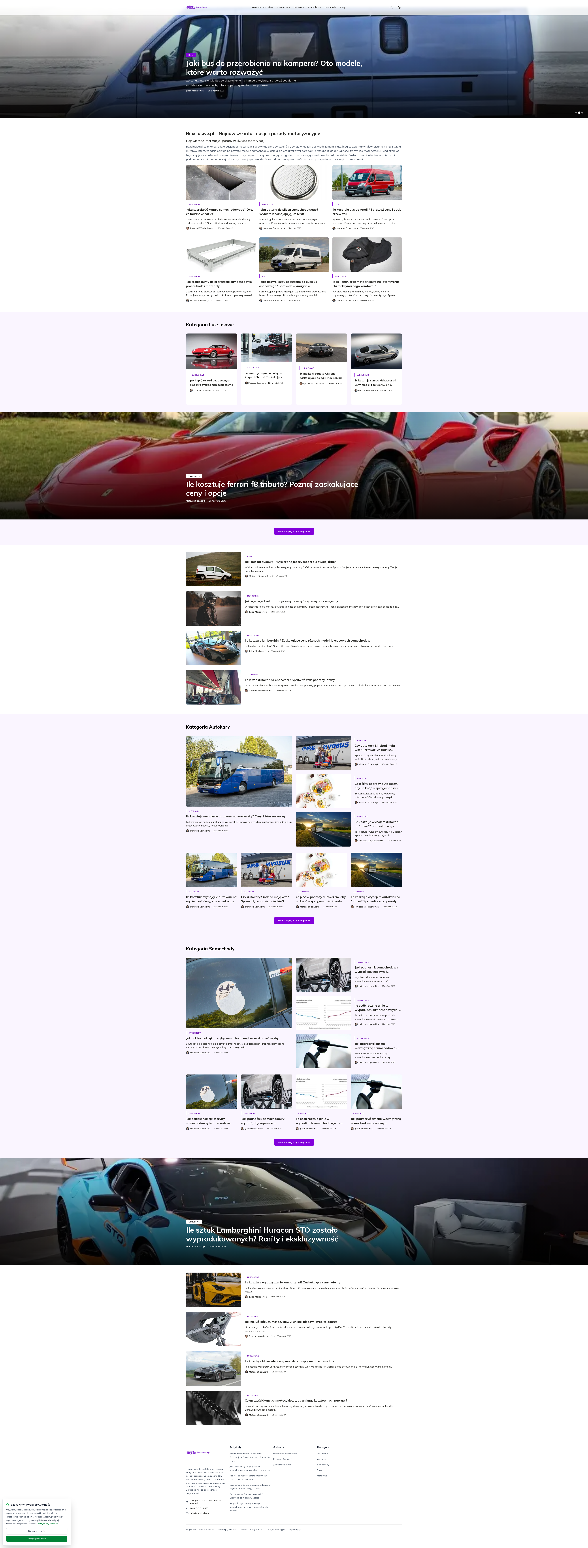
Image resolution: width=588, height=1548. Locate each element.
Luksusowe (283, 7)
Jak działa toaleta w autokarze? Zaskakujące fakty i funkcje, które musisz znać (250, 1457)
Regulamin (191, 1529)
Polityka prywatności (227, 1529)
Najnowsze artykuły (262, 7)
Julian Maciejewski (282, 1464)
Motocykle (330, 7)
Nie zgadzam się (36, 1531)
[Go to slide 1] (576, 113)
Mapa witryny (294, 1529)
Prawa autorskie (206, 1529)
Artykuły (235, 1447)
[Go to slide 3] (582, 113)
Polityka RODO (256, 1529)
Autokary (299, 7)
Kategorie (323, 1447)
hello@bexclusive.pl (199, 1513)
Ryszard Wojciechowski (198, 90)
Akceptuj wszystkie (36, 1538)
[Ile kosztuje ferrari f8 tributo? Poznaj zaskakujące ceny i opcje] (294, 465)
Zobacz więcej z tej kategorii (292, 531)
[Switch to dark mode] (399, 7)
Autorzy (278, 1447)
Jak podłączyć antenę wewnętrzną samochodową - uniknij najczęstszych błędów (249, 1507)
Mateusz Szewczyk (195, 500)
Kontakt (243, 1529)
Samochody (314, 7)
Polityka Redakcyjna (276, 1529)
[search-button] (391, 7)
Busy (342, 7)
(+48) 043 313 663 (199, 1508)
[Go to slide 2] (579, 113)
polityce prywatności (48, 1523)
